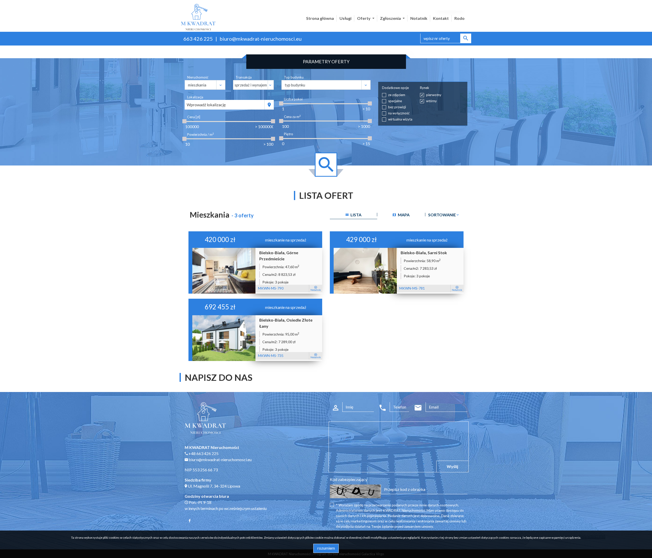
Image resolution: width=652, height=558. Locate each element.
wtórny (431, 101)
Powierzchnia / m (200, 134)
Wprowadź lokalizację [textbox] (206, 104)
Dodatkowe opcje (395, 88)
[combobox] (225, 105)
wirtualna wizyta (400, 119)
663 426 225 (198, 39)
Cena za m (292, 116)
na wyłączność (399, 113)
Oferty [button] (364, 18)
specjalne (395, 101)
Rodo (459, 18)
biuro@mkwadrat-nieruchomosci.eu (261, 39)
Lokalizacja (195, 97)
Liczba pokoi (293, 99)
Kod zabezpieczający (348, 479)
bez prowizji (397, 107)
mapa (403, 214)
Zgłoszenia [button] (391, 18)
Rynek (424, 88)
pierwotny (433, 95)
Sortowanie (442, 214)
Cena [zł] (193, 117)
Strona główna (320, 18)
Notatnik (418, 18)
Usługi (345, 18)
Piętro (288, 134)
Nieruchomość (197, 77)
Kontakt (441, 18)
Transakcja (244, 77)
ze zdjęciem (396, 95)
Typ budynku (294, 77)
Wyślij (452, 466)
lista (355, 214)
